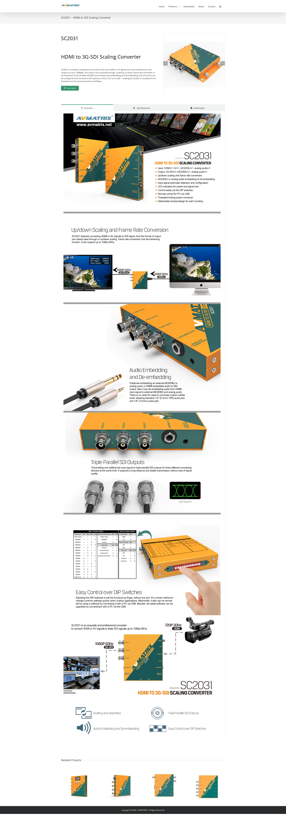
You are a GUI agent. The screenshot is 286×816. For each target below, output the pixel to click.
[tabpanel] (143, 425)
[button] (220, 6)
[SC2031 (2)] (194, 34)
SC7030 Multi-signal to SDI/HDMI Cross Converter (160, 781)
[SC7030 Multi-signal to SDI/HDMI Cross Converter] (164, 786)
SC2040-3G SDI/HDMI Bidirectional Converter (75, 781)
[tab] (87, 107)
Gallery (82, 781)
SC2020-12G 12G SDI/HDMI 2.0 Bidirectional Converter (118, 781)
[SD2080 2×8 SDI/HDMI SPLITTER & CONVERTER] (207, 786)
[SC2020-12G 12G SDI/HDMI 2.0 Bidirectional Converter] (122, 786)
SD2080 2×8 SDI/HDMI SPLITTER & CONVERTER (203, 781)
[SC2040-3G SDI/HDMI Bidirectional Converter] (79, 786)
